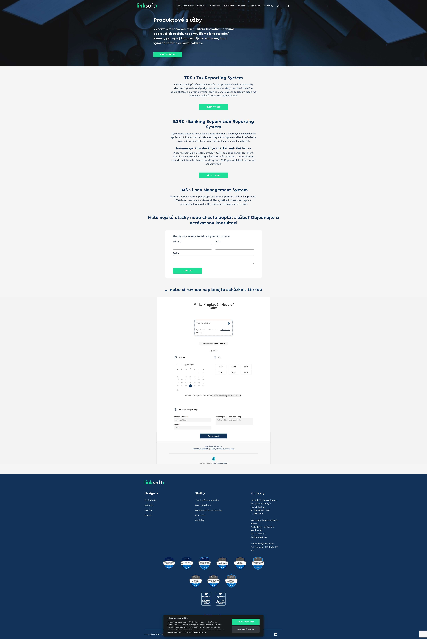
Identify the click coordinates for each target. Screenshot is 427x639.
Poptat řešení (168, 54)
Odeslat (187, 271)
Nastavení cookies (245, 629)
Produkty (214, 6)
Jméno (218, 242)
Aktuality (149, 505)
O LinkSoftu (254, 6)
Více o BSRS (213, 175)
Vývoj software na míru (207, 500)
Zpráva (176, 253)
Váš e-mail (177, 242)
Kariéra (241, 6)
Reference (229, 6)
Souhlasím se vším (246, 622)
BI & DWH (200, 515)
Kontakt (149, 515)
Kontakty (268, 6)
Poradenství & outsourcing (208, 510)
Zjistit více (213, 107)
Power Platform (203, 505)
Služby (200, 6)
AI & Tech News (186, 6)
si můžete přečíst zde (197, 632)
